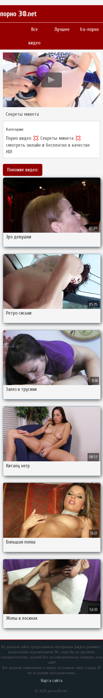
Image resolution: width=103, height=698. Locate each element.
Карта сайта (51, 680)
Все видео (34, 36)
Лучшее (62, 29)
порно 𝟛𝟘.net (18, 14)
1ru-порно (89, 29)
